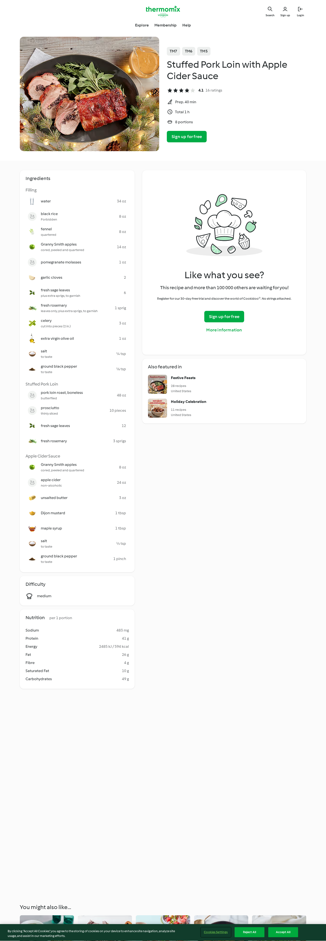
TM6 (189, 51)
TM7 (173, 51)
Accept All (283, 932)
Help (186, 25)
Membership (165, 25)
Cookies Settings (216, 932)
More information (224, 330)
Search (270, 15)
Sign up (285, 15)
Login (300, 15)
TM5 (204, 51)
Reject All (249, 932)
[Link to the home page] (163, 11)
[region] (163, 932)
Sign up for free (187, 136)
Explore (142, 25)
